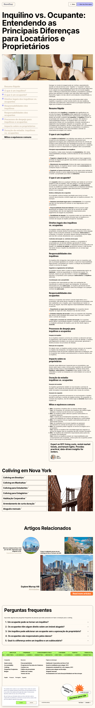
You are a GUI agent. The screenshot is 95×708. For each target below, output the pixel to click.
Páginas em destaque (51, 660)
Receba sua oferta (67, 689)
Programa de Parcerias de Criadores (32, 665)
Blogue (6, 671)
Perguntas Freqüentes (11, 669)
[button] (47, 622)
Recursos (23, 660)
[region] (47, 631)
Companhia (7, 660)
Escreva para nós (77, 697)
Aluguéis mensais (51, 671)
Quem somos (8, 663)
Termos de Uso (25, 673)
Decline (31, 702)
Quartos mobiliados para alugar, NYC (57, 665)
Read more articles (82, 593)
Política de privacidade (28, 669)
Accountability (8, 665)
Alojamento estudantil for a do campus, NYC (59, 667)
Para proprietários (26, 663)
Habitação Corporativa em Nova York (57, 663)
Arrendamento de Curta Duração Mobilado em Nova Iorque (64, 673)
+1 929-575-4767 (84, 692)
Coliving (6, 667)
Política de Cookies (26, 671)
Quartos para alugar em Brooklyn (56, 669)
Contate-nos (25, 667)
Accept (21, 702)
